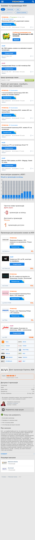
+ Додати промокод (21, 12)
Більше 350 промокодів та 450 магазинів (23, 34)
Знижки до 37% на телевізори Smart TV (15, 145)
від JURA (4, 337)
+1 (32, 27)
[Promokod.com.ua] (18, 1)
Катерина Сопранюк (12, 403)
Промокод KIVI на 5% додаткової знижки (15, 21)
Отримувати (29, 80)
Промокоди (10, 9)
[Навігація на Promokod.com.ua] (2, 1)
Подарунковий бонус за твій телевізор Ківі (16, 65)
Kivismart (4, 454)
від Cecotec (5, 285)
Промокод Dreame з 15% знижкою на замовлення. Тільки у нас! (21, 242)
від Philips (4, 320)
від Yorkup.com (6, 268)
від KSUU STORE (6, 302)
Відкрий (16, 39)
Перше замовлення (7, 12)
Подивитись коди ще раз (15, 410)
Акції (18, 9)
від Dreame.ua (5, 251)
